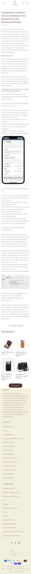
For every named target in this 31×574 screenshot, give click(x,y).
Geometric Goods (14, 566)
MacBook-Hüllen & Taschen (10, 462)
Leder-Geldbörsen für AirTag (7, 353)
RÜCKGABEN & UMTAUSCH (10, 508)
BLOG (4, 512)
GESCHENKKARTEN (8, 427)
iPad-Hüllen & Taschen (9, 466)
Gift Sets (5, 430)
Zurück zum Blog (17, 326)
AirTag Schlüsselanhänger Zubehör (12, 438)
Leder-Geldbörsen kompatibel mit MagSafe (21, 354)
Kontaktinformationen (19, 571)
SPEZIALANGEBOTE (8, 477)
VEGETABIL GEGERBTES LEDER (11, 492)
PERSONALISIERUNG (8, 488)
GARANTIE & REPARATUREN (10, 496)
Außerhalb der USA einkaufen (11, 535)
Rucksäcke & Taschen (9, 470)
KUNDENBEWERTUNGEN (10, 524)
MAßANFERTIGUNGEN (9, 520)
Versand (10, 571)
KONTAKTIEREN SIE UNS (9, 527)
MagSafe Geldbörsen (9, 454)
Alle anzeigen (15, 385)
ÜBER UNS (6, 516)
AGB (4, 500)
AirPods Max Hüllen (8, 442)
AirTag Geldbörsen (8, 434)
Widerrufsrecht (10, 568)
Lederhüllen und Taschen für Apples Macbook (21, 376)
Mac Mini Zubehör (8, 450)
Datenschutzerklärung (20, 568)
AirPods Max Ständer (9, 446)
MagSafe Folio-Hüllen (9, 458)
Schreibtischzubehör (8, 474)
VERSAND (5, 504)
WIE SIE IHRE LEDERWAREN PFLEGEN (13, 531)
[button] (3, 3)
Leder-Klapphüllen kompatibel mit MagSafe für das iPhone (6, 377)
